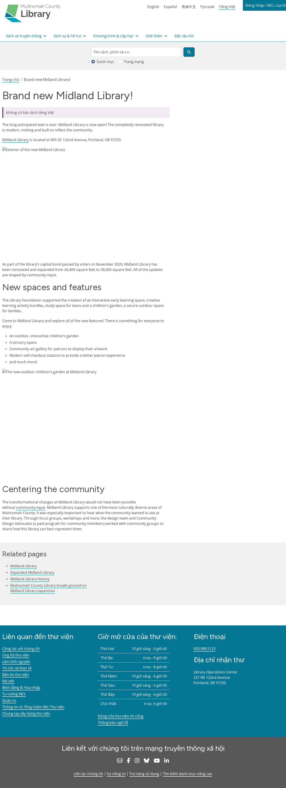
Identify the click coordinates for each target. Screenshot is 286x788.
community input (30, 507)
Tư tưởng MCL (14, 694)
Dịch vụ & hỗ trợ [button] (68, 36)
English (153, 6)
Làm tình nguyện (16, 661)
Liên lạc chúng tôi (88, 773)
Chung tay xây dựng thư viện (26, 713)
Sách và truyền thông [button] (24, 36)
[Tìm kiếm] (189, 52)
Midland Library (15, 139)
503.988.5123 (204, 648)
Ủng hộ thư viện (15, 655)
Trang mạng (134, 61)
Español (170, 6)
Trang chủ (10, 79)
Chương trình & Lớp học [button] (114, 36)
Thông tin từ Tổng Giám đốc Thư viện (33, 706)
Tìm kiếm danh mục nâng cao (187, 773)
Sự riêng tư (116, 773)
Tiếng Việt (227, 6)
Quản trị (9, 700)
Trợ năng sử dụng (144, 773)
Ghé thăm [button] (154, 36)
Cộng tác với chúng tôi (21, 648)
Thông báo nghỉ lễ (113, 722)
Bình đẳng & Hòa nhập (21, 687)
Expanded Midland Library (32, 572)
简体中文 (189, 6)
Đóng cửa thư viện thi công (120, 716)
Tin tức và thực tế (17, 668)
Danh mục (105, 61)
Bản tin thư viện (15, 674)
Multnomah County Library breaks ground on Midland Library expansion (48, 588)
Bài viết (8, 681)
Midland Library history (29, 578)
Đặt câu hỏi (184, 36)
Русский (207, 6)
